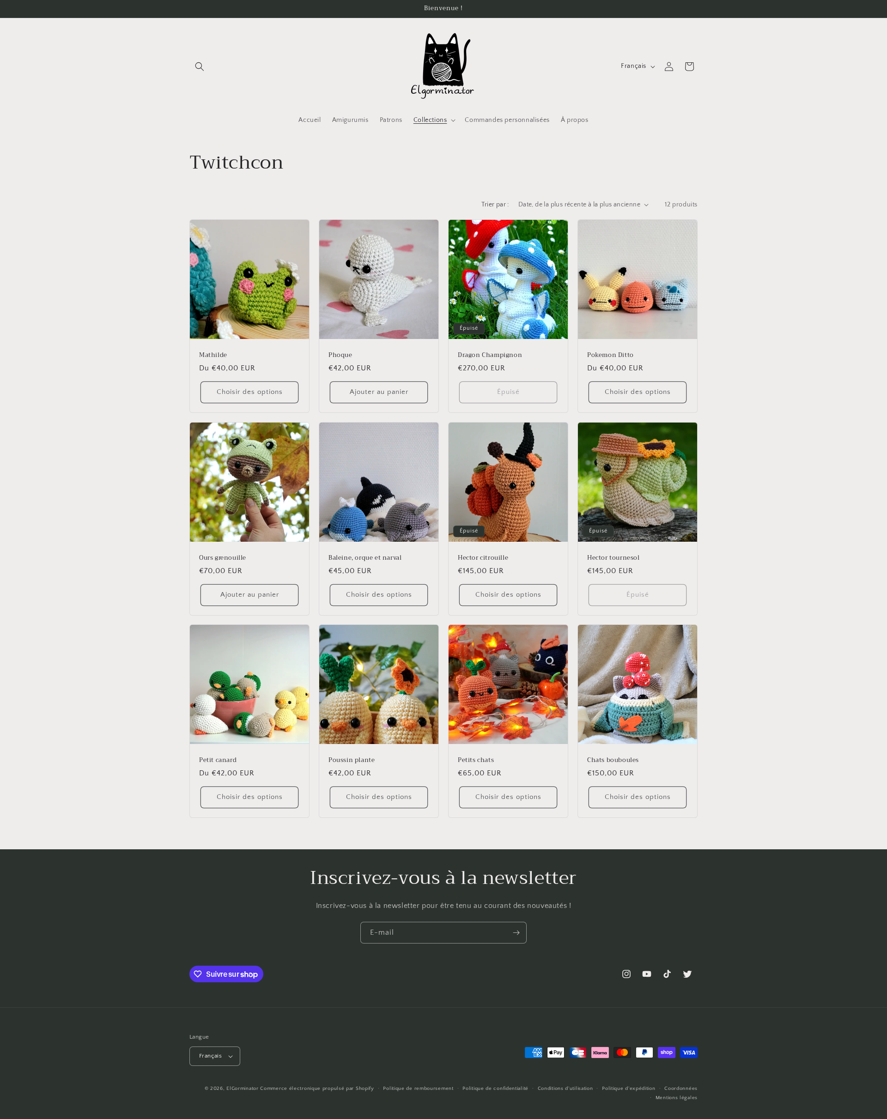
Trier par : (495, 204)
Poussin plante (351, 760)
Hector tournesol (613, 558)
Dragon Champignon (490, 355)
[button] (199, 66)
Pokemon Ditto (610, 355)
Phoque (340, 355)
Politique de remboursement (418, 1088)
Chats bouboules (613, 760)
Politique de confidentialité (495, 1088)
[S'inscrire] (516, 933)
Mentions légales (677, 1098)
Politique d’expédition (628, 1088)
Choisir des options (250, 392)
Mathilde (213, 355)
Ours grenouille (222, 558)
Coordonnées (681, 1088)
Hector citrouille (483, 558)
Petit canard (218, 760)
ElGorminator (242, 1088)
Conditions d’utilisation (565, 1088)
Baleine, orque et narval (364, 558)
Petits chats (476, 760)
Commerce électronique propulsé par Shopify (317, 1088)
